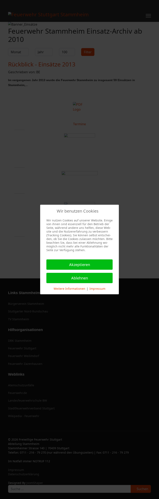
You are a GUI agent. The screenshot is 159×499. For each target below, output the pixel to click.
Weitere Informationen (69, 289)
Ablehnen (79, 278)
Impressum (97, 289)
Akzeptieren (79, 264)
